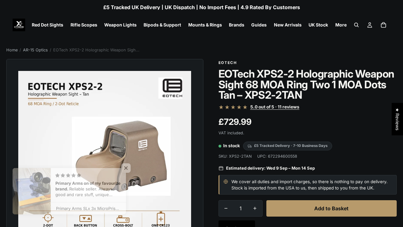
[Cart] (383, 25)
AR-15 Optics (35, 50)
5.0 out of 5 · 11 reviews (274, 107)
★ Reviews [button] (397, 119)
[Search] (356, 25)
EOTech (228, 63)
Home (12, 50)
